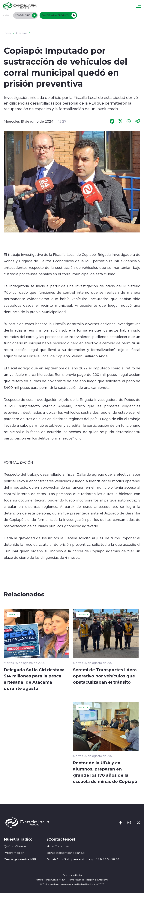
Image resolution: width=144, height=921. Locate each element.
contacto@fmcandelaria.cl (66, 852)
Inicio (7, 33)
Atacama (21, 33)
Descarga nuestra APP (20, 859)
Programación (14, 852)
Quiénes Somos (15, 846)
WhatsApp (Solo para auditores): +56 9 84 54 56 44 (83, 859)
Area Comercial (58, 846)
